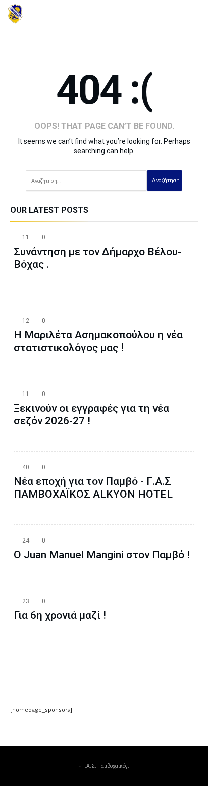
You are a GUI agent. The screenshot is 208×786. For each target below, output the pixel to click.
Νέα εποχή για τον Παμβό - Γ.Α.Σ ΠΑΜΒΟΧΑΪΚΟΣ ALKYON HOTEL (93, 487)
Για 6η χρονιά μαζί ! (60, 615)
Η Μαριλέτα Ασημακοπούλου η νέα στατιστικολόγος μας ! (98, 341)
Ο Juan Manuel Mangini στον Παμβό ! (102, 555)
